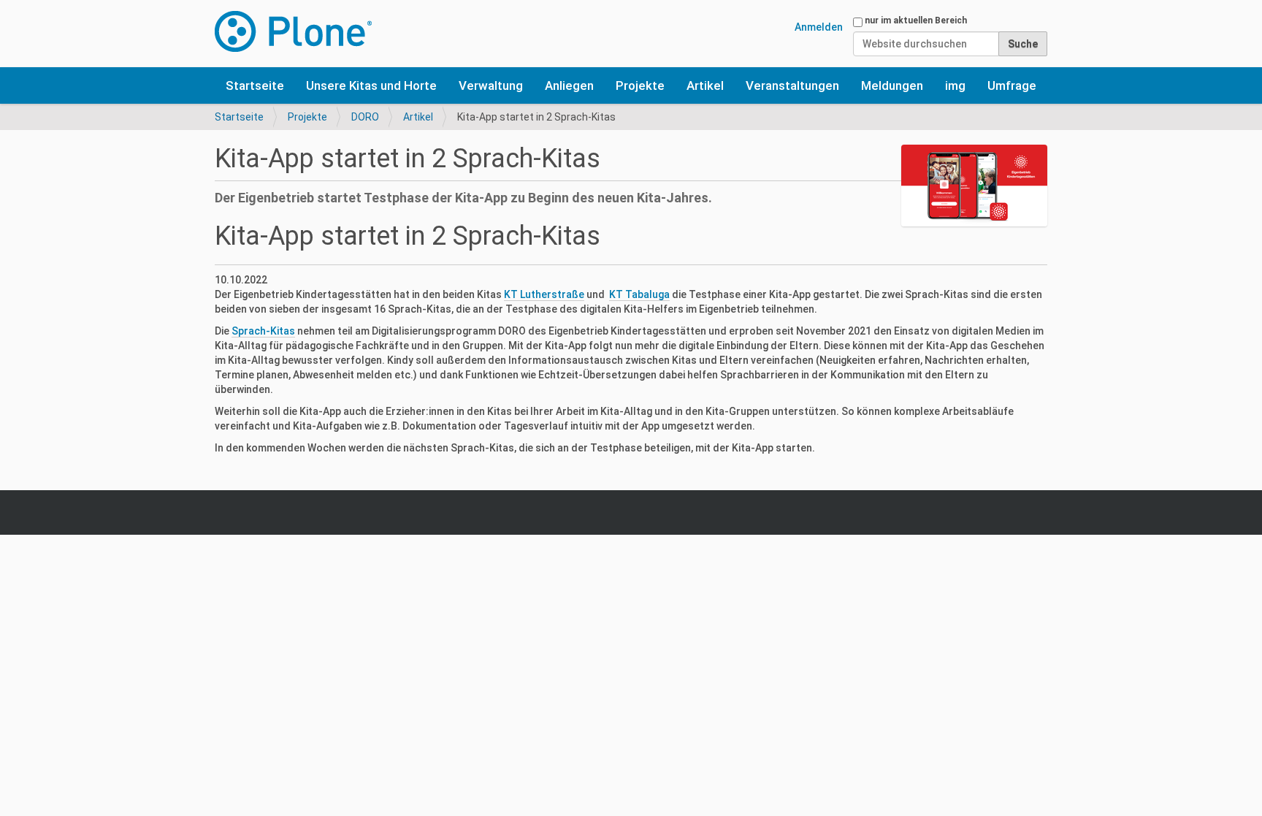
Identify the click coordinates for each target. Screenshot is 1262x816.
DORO (365, 117)
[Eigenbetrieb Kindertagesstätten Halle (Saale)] (293, 31)
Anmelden (819, 27)
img (955, 85)
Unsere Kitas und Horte (371, 85)
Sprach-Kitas (263, 331)
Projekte (640, 85)
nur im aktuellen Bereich (916, 20)
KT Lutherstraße (544, 294)
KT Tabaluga (639, 294)
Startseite (255, 85)
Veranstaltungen (792, 85)
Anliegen (569, 85)
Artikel (705, 85)
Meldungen (892, 85)
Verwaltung (491, 85)
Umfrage (1011, 85)
